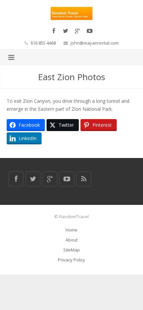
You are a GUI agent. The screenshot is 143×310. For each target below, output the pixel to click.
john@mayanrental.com (95, 43)
